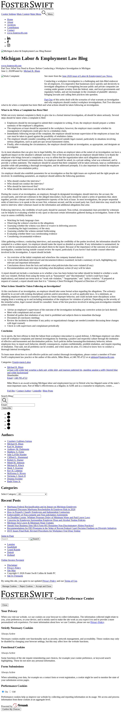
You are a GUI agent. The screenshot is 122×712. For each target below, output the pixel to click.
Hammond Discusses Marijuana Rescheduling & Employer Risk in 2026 (41, 509)
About (10, 22)
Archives (11, 25)
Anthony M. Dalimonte (18, 449)
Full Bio (11, 391)
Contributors (13, 27)
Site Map (11, 570)
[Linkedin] (8, 39)
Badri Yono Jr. (14, 481)
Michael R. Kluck (15, 465)
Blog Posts (48, 391)
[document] (61, 651)
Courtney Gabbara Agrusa (19, 441)
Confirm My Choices (11, 709)
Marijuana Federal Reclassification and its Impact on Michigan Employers (41, 506)
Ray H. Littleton (14, 470)
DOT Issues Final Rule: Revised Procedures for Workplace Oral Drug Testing (43, 531)
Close (4, 605)
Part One (48, 99)
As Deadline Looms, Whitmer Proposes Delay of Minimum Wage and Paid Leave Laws (48, 517)
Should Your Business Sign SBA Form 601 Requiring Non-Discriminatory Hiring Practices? (50, 525)
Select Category (8, 494)
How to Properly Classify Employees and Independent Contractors (38, 512)
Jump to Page (7, 536)
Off (13, 692)
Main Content (23, 14)
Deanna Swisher (15, 478)
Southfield (12, 547)
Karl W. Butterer (15, 446)
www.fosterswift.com (17, 33)
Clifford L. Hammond (17, 457)
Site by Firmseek (15, 576)
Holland (11, 555)
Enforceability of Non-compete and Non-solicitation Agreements (37, 515)
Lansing (11, 544)
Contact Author (24, 391)
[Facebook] (8, 42)
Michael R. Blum (32, 71)
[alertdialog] (61, 651)
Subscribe (6, 408)
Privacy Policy (14, 568)
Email (10, 378)
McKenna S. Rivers (16, 473)
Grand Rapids (13, 549)
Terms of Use (70, 581)
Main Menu (35, 14)
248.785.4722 (20, 378)
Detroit (10, 552)
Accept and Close (43, 586)
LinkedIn (37, 391)
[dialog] (61, 584)
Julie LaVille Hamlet (16, 454)
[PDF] (8, 414)
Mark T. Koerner (15, 468)
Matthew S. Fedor (15, 452)
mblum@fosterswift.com (102, 357)
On (6, 692)
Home (10, 19)
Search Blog (7, 396)
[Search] (44, 14)
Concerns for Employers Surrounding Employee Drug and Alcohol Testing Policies (46, 520)
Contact (10, 30)
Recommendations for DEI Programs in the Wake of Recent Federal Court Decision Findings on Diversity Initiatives (61, 528)
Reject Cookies (26, 586)
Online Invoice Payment (12, 560)
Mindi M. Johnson (15, 462)
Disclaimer (12, 565)
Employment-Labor (21, 362)
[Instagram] (8, 46)
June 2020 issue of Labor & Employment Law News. (87, 76)
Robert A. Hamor (15, 460)
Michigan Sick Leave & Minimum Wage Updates (30, 523)
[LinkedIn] (8, 418)
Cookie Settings (8, 14)
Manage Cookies (9, 586)
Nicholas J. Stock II (16, 476)
